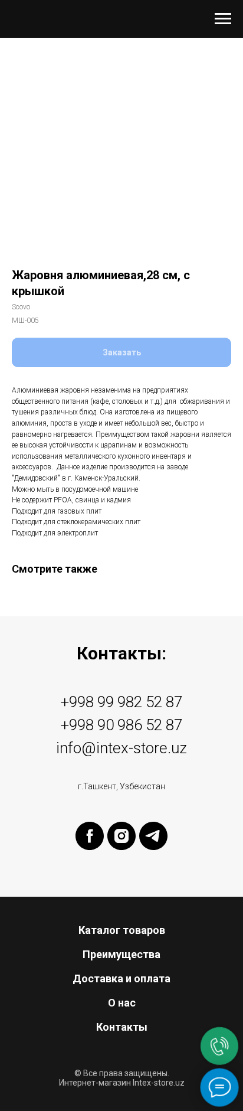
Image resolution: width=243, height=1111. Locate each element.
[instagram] (121, 836)
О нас (122, 1002)
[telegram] (153, 836)
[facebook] (89, 836)
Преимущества (121, 954)
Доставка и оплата (121, 978)
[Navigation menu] (223, 19)
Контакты (121, 1027)
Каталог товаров (121, 930)
